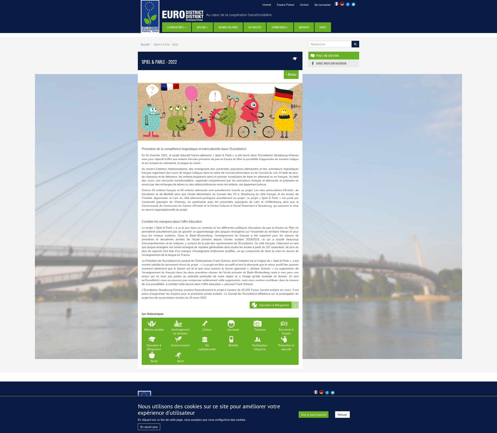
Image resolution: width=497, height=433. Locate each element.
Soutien (201, 27)
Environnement (180, 345)
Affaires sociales (154, 329)
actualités (254, 27)
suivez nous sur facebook (331, 63)
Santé (154, 361)
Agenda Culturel (228, 27)
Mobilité (233, 345)
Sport (180, 361)
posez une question (327, 55)
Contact (304, 4)
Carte (322, 27)
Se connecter (323, 5)
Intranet (266, 4)
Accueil (145, 44)
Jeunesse (233, 329)
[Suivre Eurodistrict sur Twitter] (353, 4)
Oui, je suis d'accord (313, 414)
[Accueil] (150, 16)
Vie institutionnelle (207, 347)
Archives (304, 27)
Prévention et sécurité (286, 347)
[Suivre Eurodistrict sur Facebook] (348, 4)
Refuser (342, 414)
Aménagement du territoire (180, 331)
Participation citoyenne (259, 347)
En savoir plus (149, 427)
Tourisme (260, 329)
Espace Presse (285, 4)
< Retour (291, 74)
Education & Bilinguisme (274, 305)
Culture (206, 329)
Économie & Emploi (286, 331)
